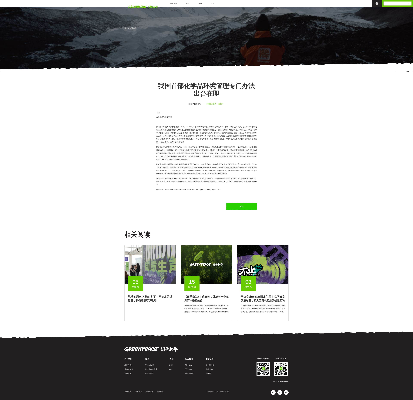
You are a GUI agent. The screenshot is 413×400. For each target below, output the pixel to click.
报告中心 (149, 391)
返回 (241, 206)
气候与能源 (149, 365)
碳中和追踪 (210, 365)
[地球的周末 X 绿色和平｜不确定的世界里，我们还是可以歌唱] (150, 264)
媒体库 (208, 373)
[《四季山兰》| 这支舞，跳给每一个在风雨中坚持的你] (206, 264)
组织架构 (188, 365)
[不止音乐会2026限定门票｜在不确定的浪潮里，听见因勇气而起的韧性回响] (262, 264)
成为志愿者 (189, 373)
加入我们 (173, 10)
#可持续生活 (211, 104)
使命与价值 (128, 369)
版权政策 (127, 391)
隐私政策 (138, 391)
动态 (200, 3)
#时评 (220, 104)
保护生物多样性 (151, 369)
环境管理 (199, 153)
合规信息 (160, 391)
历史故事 (127, 373)
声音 (212, 3)
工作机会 (188, 369)
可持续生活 (149, 373)
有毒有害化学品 (214, 136)
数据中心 (209, 369)
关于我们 (173, 3)
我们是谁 (127, 365)
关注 (187, 3)
